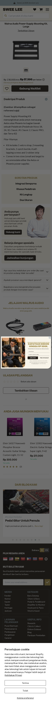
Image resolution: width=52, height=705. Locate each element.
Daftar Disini (33, 357)
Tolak (25, 690)
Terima (25, 682)
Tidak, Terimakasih (44, 358)
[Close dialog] (50, 337)
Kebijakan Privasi (13, 675)
